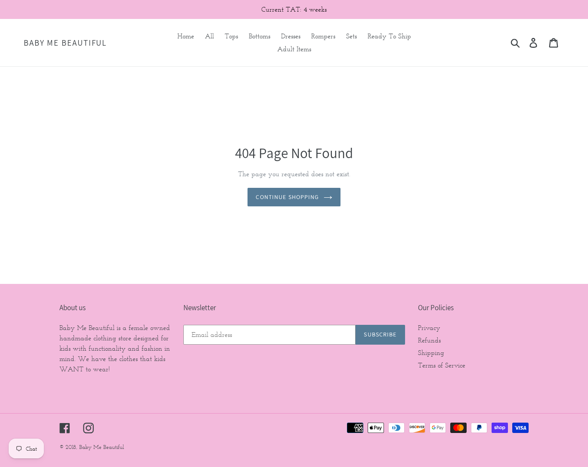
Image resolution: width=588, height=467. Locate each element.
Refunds (429, 340)
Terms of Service (441, 365)
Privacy (429, 328)
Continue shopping (287, 197)
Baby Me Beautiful (65, 43)
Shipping (431, 353)
